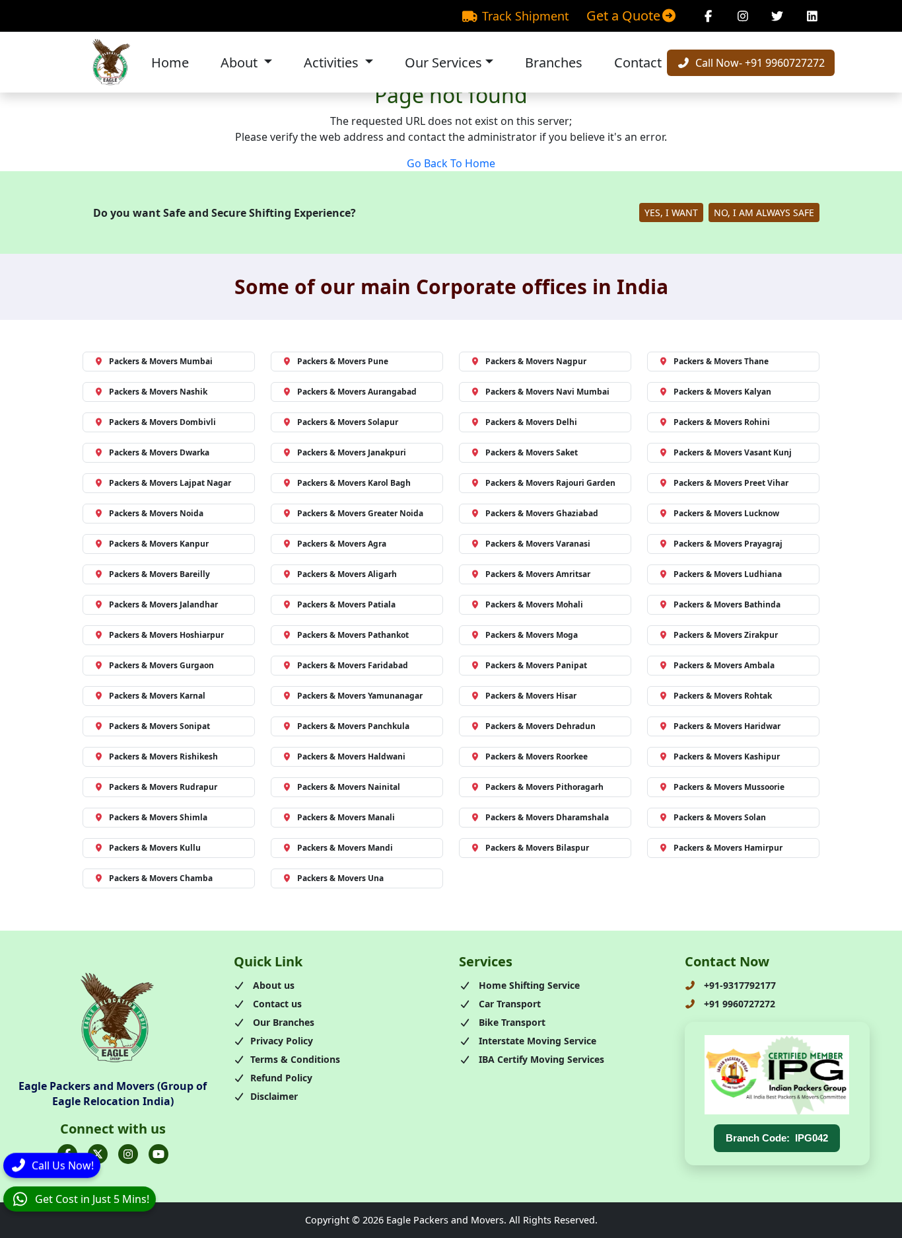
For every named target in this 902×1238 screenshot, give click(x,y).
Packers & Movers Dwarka (159, 452)
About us (272, 985)
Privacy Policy (281, 1040)
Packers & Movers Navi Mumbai (547, 391)
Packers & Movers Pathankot (353, 634)
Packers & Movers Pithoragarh (544, 787)
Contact (638, 62)
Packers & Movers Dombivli (162, 422)
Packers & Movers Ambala (724, 665)
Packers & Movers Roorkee (536, 756)
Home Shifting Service (528, 985)
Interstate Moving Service (536, 1040)
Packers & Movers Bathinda (727, 604)
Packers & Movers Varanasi (537, 543)
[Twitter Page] (777, 16)
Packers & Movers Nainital (348, 787)
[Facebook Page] (708, 16)
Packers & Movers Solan (720, 817)
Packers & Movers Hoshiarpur (166, 634)
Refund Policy (281, 1077)
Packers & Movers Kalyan (722, 391)
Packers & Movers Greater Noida (360, 513)
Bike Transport (510, 1022)
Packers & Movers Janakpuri (351, 452)
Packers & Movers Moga (531, 634)
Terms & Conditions (295, 1059)
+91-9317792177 (738, 985)
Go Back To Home (451, 163)
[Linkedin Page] (812, 16)
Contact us (276, 1003)
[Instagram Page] (743, 16)
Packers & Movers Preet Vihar (731, 482)
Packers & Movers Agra (341, 543)
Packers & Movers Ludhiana (728, 574)
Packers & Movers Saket (531, 452)
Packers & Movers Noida (156, 513)
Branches (553, 62)
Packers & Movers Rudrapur (163, 787)
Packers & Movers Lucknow (726, 513)
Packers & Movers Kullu (155, 847)
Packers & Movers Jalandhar (163, 604)
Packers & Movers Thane (721, 361)
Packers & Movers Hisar (530, 695)
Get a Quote (623, 15)
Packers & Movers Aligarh (347, 574)
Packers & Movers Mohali (534, 604)
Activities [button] (333, 62)
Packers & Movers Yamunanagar (360, 695)
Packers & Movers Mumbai (161, 361)
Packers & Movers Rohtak (723, 695)
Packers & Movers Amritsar (537, 574)
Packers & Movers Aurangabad (357, 391)
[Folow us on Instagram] (128, 1154)
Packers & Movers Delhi (531, 422)
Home (170, 62)
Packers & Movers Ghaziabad (541, 513)
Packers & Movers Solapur (347, 422)
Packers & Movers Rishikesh (163, 756)
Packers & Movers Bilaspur (537, 847)
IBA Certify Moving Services (540, 1059)
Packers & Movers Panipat (536, 665)
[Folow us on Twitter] (98, 1154)
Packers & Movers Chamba (161, 878)
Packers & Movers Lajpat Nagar (170, 482)
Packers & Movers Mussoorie (729, 787)
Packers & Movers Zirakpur (726, 634)
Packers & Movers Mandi (345, 847)
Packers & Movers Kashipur (727, 756)
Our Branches (282, 1022)
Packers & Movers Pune (342, 361)
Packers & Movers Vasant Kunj (733, 452)
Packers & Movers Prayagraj (728, 543)
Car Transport (508, 1003)
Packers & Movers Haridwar (727, 726)
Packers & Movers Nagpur (535, 361)
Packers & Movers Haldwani (351, 756)
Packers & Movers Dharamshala (547, 817)
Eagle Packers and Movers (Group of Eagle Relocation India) (112, 1093)
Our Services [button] (443, 62)
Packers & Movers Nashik (158, 391)
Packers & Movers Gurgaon (161, 665)
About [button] (241, 62)
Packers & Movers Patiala (346, 604)
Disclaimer (274, 1096)
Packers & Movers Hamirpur (728, 847)
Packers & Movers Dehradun (540, 726)
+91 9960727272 (738, 1003)
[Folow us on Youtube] (158, 1154)
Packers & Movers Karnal (157, 695)
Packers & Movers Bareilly (159, 574)
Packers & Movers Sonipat (159, 726)
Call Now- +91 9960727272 (759, 63)
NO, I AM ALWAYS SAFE (764, 212)
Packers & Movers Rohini (722, 422)
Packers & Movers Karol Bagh (354, 482)
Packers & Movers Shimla (158, 817)
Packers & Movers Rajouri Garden (550, 482)
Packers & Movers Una (340, 878)
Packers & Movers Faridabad (352, 665)
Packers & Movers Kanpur (159, 543)
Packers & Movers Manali (346, 817)
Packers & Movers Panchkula (353, 726)
